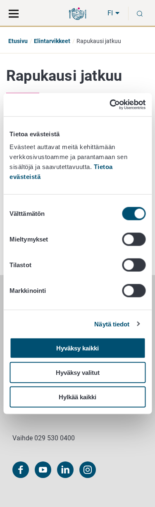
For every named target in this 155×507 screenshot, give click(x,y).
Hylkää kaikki (77, 396)
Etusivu (18, 41)
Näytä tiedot (111, 323)
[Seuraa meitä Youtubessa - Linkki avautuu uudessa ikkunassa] (43, 469)
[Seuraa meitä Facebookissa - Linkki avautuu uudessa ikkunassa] (20, 469)
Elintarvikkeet (52, 41)
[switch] (133, 239)
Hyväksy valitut (78, 372)
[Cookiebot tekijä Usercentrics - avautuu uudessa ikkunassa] (110, 104)
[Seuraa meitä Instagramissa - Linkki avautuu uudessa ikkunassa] (87, 469)
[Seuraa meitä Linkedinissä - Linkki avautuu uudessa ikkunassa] (65, 469)
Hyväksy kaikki (77, 348)
